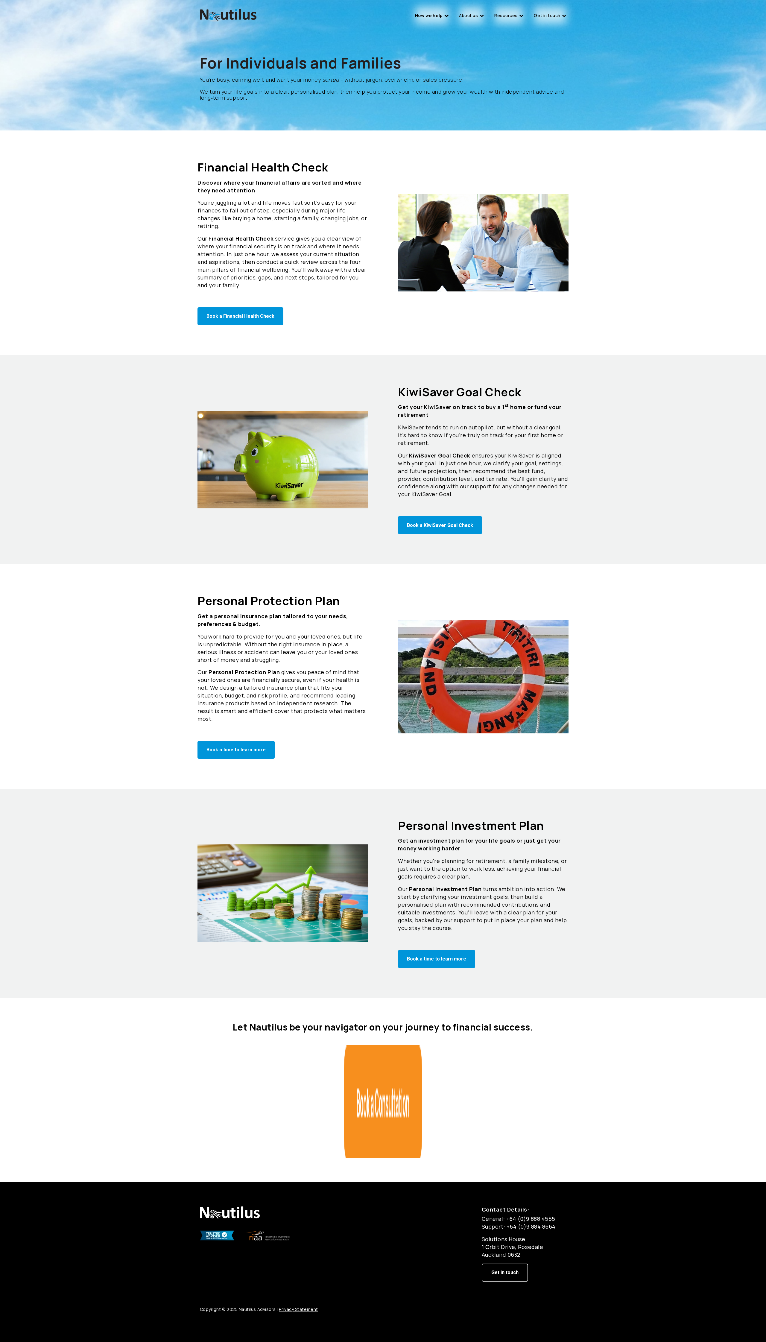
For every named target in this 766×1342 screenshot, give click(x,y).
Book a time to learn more (236, 750)
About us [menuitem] (468, 15)
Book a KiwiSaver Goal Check (440, 525)
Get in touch (505, 1272)
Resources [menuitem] (506, 15)
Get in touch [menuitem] (547, 15)
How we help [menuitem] (429, 15)
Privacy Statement (298, 1309)
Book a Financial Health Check (240, 316)
